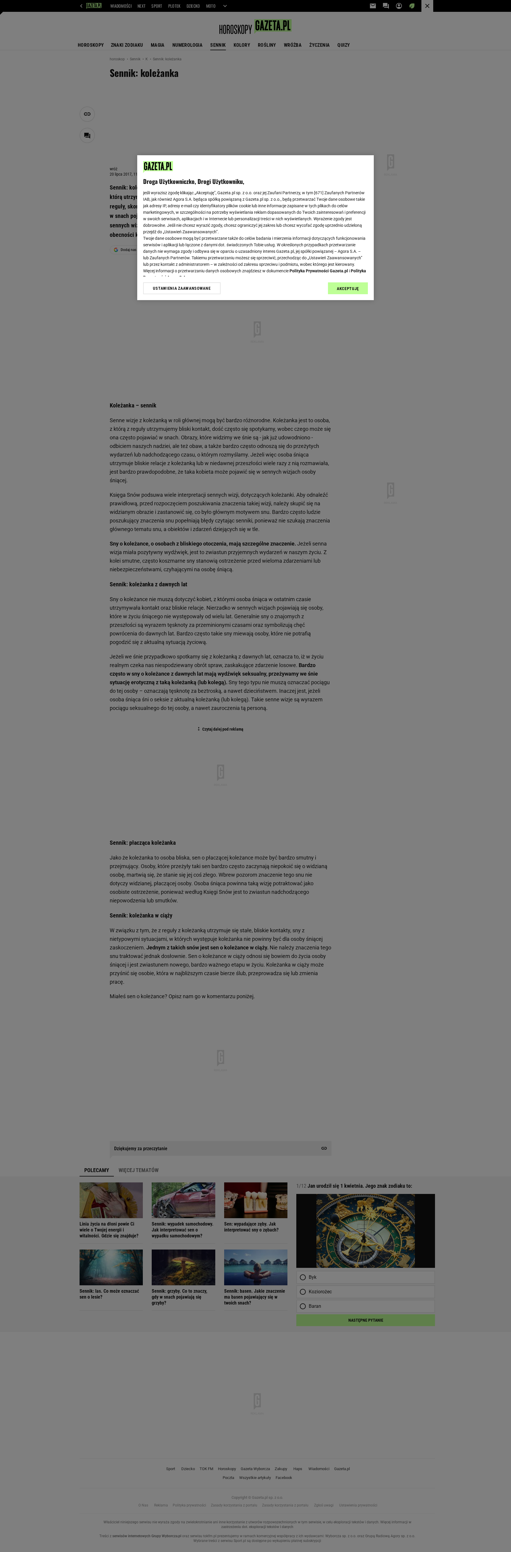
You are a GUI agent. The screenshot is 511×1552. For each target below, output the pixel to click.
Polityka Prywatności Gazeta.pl (319, 270)
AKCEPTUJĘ (348, 288)
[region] (255, 227)
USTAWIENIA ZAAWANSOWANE (182, 288)
